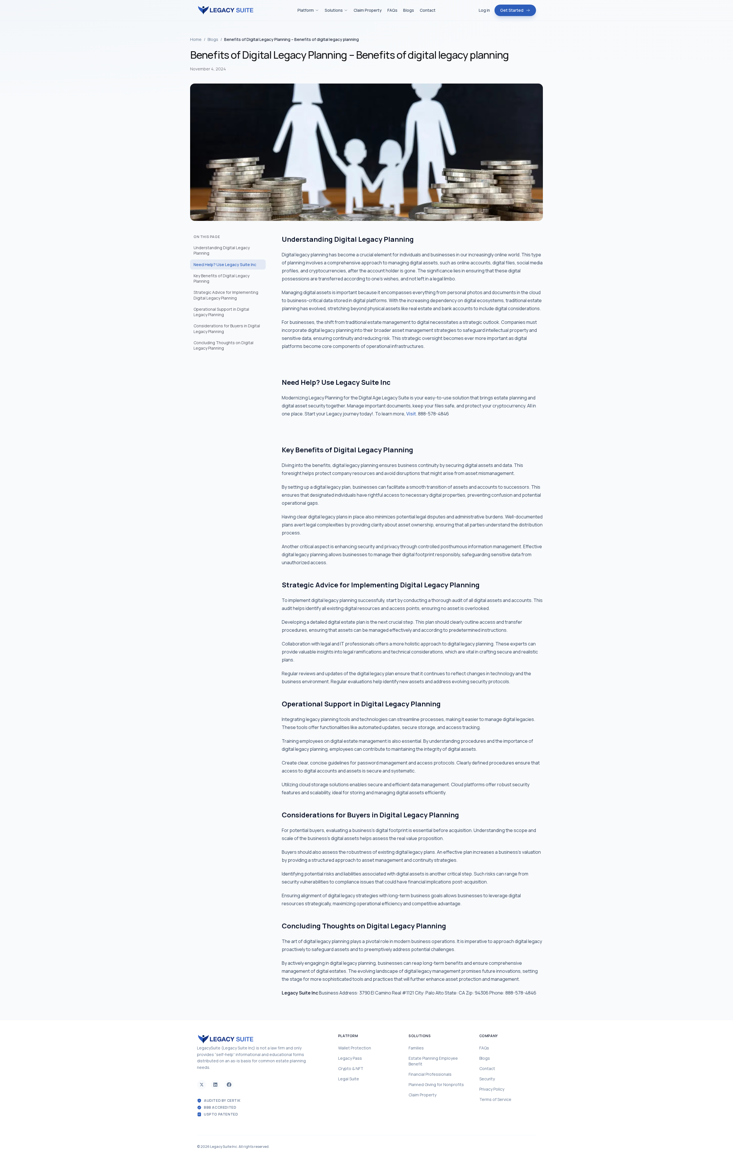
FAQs (392, 10)
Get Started (511, 10)
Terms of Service (495, 1099)
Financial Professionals (430, 1074)
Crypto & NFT (350, 1068)
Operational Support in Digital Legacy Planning (221, 311)
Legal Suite (348, 1078)
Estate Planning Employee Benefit (433, 1061)
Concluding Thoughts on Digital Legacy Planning (223, 345)
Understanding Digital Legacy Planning (222, 250)
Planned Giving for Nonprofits (436, 1084)
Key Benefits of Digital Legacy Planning (221, 278)
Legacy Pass (350, 1058)
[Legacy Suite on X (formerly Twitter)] (201, 1084)
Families (416, 1048)
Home (196, 39)
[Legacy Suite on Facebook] (229, 1084)
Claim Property (368, 10)
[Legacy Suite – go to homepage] (225, 10)
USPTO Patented (221, 1114)
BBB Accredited (220, 1107)
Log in (484, 10)
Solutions (334, 10)
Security (487, 1078)
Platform (305, 10)
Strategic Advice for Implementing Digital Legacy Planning (226, 295)
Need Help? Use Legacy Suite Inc (225, 264)
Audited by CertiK (222, 1100)
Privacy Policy (491, 1089)
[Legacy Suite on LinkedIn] (215, 1084)
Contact (428, 10)
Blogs (408, 10)
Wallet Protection (354, 1048)
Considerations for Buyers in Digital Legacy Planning (227, 328)
